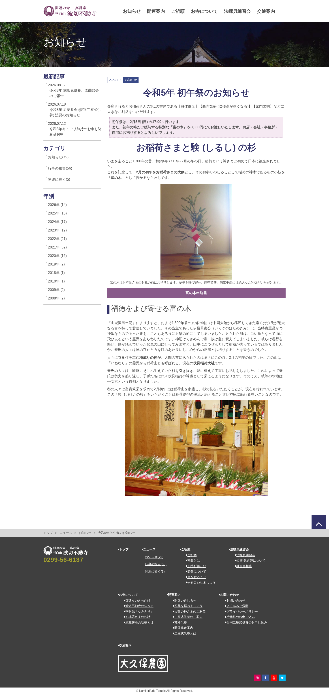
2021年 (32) (57, 247)
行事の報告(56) (60, 168)
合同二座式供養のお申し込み (246, 622)
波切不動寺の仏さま (139, 606)
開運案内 (156, 11)
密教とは (193, 560)
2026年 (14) (57, 205)
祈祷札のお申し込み (240, 617)
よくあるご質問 (237, 606)
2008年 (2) (56, 298)
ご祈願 (178, 11)
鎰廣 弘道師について (250, 560)
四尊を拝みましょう (188, 606)
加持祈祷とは (196, 566)
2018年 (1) (56, 273)
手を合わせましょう (201, 582)
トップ (48, 533)
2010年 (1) (56, 281)
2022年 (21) (57, 239)
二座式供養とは (185, 633)
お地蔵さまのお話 (137, 617)
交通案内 (266, 11)
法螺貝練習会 (237, 11)
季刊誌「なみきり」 (139, 611)
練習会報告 (244, 566)
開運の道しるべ (185, 600)
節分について (196, 571)
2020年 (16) (57, 256)
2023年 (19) (57, 230)
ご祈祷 (192, 555)
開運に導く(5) (59, 179)
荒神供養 (180, 622)
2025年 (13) (57, 213)
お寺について (204, 11)
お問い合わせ (235, 600)
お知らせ (132, 11)
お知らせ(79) (58, 157)
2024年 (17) (57, 222)
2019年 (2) (56, 264)
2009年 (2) (56, 290)
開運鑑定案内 (183, 628)
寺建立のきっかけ (137, 600)
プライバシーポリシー (242, 611)
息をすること (196, 577)
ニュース (66, 533)
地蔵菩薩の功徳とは (139, 622)
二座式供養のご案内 (188, 617)
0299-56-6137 (63, 559)
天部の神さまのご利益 (190, 611)
